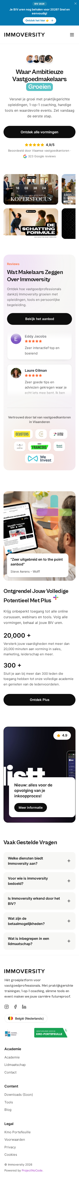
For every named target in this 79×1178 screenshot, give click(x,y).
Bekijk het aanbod (39, 319)
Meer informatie (31, 807)
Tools (8, 1102)
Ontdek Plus (39, 700)
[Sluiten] (75, 3)
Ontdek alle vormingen (39, 132)
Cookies (10, 1154)
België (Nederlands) (29, 1018)
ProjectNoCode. (32, 1170)
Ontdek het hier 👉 (37, 20)
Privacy (10, 1147)
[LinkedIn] (24, 1007)
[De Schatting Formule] (31, 223)
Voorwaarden (14, 1139)
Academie (12, 1057)
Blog (7, 1110)
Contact (10, 1072)
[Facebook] (15, 1007)
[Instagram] (6, 1007)
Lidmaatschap (15, 1065)
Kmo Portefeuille (17, 1132)
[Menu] (72, 34)
